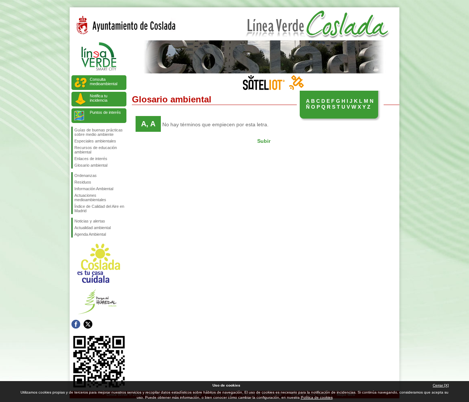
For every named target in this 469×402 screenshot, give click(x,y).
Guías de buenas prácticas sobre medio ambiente (98, 132)
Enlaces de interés (90, 158)
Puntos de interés (105, 112)
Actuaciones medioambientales (90, 197)
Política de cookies (317, 397)
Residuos (82, 182)
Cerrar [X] (441, 385)
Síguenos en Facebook (75, 324)
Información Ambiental (93, 188)
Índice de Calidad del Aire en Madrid (99, 208)
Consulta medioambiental (103, 81)
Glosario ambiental (90, 165)
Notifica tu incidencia (98, 98)
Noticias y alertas (89, 221)
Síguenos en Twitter (88, 324)
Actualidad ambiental (92, 227)
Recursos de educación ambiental (95, 149)
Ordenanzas (85, 175)
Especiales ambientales (95, 141)
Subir (263, 141)
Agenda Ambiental (90, 234)
